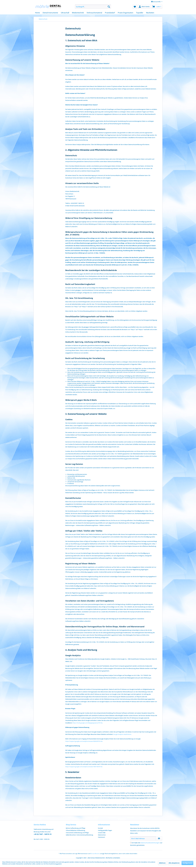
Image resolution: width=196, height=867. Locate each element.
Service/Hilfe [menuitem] (157, 2)
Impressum (101, 837)
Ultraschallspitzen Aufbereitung (75, 830)
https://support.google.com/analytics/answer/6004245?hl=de (83, 741)
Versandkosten (95, 853)
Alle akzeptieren (174, 863)
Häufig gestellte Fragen (105, 830)
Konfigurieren (187, 863)
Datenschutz (102, 835)
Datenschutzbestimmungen (150, 843)
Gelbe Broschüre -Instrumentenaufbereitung (79, 835)
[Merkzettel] (135, 7)
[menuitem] (93, 7)
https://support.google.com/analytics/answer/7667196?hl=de (83, 767)
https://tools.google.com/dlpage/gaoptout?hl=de (87, 723)
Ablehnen (162, 863)
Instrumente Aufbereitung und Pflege (77, 833)
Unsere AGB (101, 833)
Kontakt (100, 828)
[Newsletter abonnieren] (159, 838)
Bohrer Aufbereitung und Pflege (75, 828)
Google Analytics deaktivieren (122, 734)
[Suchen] (109, 7)
